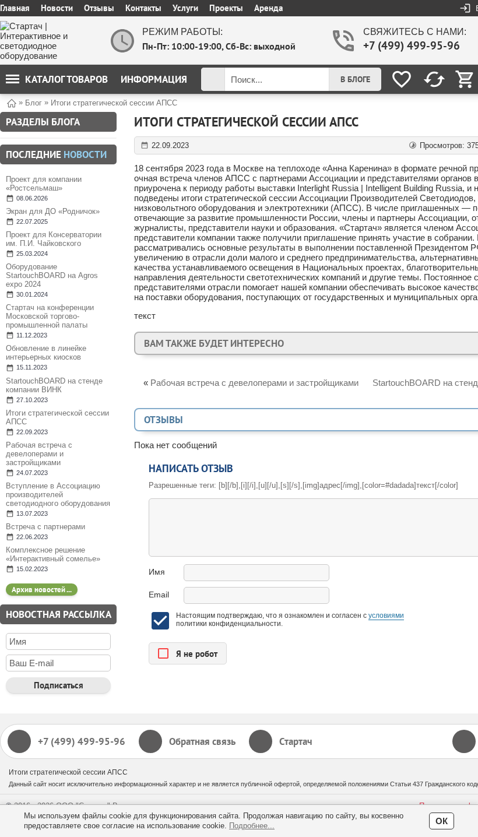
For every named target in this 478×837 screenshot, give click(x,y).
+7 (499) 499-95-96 (410, 45)
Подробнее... (252, 825)
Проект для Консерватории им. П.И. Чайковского (53, 239)
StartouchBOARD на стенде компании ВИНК (54, 385)
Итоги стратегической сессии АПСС (57, 417)
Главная (15, 7)
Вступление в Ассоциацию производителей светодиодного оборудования (58, 494)
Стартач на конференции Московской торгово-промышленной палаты (50, 316)
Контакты (143, 7)
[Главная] (11, 102)
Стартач (295, 741)
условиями (386, 615)
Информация (154, 79)
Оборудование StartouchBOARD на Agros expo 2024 (52, 275)
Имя (157, 571)
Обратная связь (202, 741)
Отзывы (99, 7)
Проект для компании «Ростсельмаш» (44, 183)
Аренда (268, 7)
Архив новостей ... (42, 590)
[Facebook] (464, 741)
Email (159, 594)
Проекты (226, 7)
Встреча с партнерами (45, 526)
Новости (57, 7)
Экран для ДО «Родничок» (53, 211)
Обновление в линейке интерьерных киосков (46, 352)
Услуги (185, 7)
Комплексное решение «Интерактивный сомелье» (53, 554)
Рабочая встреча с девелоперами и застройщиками (39, 454)
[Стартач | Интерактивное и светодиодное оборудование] (46, 41)
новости (85, 154)
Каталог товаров (66, 79)
